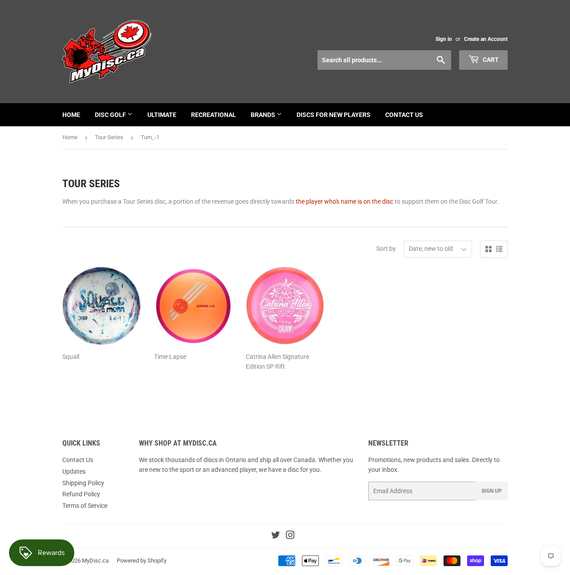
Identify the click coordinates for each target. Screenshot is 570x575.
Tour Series (109, 137)
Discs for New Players (333, 114)
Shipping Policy (83, 483)
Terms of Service (84, 505)
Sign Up (491, 491)
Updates (74, 471)
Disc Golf (111, 114)
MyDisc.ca (95, 560)
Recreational (213, 114)
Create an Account (486, 39)
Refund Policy (81, 494)
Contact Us (404, 114)
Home (71, 114)
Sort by (386, 248)
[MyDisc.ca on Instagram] (290, 536)
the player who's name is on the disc (344, 201)
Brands (264, 114)
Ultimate (161, 114)
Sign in (444, 39)
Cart (490, 59)
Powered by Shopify (142, 560)
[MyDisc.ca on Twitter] (275, 536)
